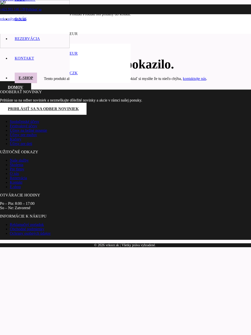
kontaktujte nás (194, 79)
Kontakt (16, 182)
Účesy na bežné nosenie (28, 130)
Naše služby (19, 160)
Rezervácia (18, 178)
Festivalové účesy (23, 126)
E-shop (15, 187)
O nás (14, 173)
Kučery (15, 139)
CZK (74, 73)
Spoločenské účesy (24, 121)
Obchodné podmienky (27, 229)
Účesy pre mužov (23, 135)
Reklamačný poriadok (27, 224)
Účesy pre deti (21, 144)
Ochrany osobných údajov (30, 233)
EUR (74, 53)
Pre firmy (17, 169)
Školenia (16, 165)
